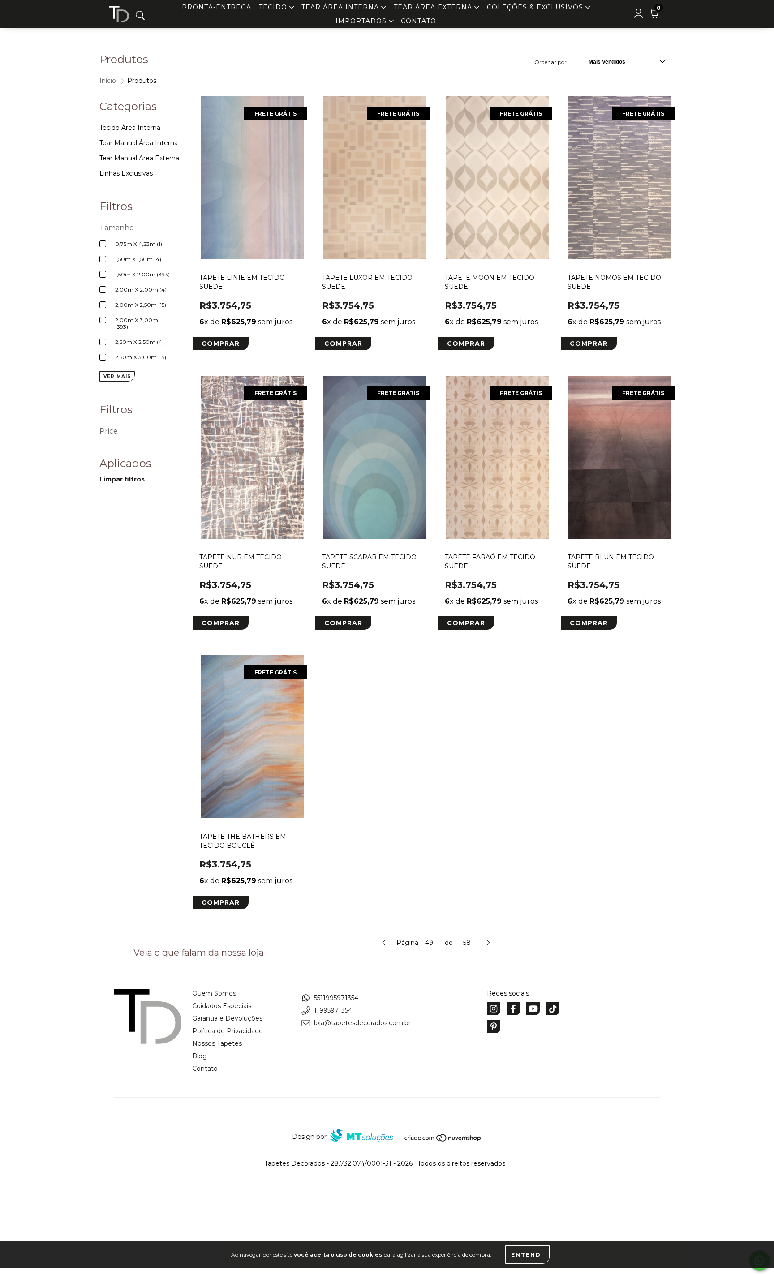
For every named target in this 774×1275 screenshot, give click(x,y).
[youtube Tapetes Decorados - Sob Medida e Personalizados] (533, 1008)
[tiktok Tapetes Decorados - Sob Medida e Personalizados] (552, 1008)
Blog (199, 1056)
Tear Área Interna (341, 7)
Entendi (527, 1254)
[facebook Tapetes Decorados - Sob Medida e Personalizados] (513, 1008)
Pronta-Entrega (216, 7)
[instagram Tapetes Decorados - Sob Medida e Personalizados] (493, 1008)
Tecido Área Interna (129, 128)
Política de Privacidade (227, 1031)
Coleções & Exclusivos (536, 7)
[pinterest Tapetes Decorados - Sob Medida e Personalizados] (493, 1026)
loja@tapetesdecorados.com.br (362, 1023)
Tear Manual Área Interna (138, 143)
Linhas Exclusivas (126, 173)
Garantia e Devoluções (227, 1018)
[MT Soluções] (366, 1137)
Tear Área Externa (434, 7)
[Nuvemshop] (443, 1140)
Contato (418, 21)
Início (107, 81)
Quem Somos (214, 993)
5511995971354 (336, 998)
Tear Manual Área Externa (139, 158)
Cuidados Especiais (221, 1006)
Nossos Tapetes (217, 1043)
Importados (362, 21)
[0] (653, 16)
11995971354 (333, 1010)
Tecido (274, 7)
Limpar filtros (122, 479)
